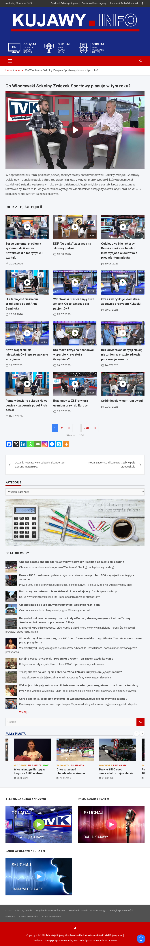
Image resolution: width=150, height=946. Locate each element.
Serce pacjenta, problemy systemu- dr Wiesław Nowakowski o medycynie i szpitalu (73, 698)
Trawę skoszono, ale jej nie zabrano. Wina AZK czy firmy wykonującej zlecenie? (70, 672)
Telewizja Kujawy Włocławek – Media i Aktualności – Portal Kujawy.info (84, 935)
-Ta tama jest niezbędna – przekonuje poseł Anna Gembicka (23, 303)
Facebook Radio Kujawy (94, 3)
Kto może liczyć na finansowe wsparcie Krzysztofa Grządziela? (73, 354)
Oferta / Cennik (23, 910)
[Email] (37, 444)
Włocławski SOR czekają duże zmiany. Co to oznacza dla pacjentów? (73, 303)
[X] (16, 444)
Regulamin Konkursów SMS (50, 910)
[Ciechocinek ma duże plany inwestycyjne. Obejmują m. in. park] (11, 609)
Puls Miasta (34, 765)
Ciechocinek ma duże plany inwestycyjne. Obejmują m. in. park (59, 604)
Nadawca (10, 916)
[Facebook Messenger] (52, 444)
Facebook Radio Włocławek (124, 3)
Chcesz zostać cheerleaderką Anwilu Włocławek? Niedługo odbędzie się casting (71, 562)
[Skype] (59, 444)
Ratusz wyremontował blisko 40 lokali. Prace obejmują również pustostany (68, 591)
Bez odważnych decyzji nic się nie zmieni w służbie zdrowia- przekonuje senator (121, 354)
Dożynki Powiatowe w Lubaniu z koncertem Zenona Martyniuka (40, 464)
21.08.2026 (65, 778)
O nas (8, 910)
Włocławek (20, 765)
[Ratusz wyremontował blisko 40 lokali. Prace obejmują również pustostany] (11, 596)
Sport (46, 765)
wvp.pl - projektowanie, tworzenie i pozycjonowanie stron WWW (82, 940)
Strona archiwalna (28, 916)
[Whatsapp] (30, 444)
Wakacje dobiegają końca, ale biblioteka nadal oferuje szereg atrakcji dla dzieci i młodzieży (78, 685)
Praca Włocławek (51, 916)
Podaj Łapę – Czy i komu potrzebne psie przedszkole (112, 464)
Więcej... (24, 712)
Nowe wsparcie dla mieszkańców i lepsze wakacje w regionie (26, 354)
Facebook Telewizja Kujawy (64, 3)
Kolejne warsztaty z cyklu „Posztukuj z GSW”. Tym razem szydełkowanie (66, 658)
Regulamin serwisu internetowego (87, 910)
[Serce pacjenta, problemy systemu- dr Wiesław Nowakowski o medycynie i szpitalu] (11, 703)
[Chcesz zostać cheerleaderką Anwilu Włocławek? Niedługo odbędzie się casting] (11, 567)
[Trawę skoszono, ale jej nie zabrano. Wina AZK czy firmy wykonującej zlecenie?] (11, 677)
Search (140, 722)
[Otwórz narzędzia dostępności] (141, 938)
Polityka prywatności (121, 910)
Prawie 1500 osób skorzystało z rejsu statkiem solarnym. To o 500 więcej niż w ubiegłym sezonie (117, 775)
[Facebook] (142, 3)
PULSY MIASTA (15, 734)
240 (86, 428)
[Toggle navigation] (10, 61)
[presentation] (136, 733)
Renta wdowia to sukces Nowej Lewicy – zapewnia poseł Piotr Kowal (26, 405)
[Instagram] (45, 444)
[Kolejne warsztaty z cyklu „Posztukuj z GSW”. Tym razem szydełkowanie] (11, 663)
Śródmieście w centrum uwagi (122, 400)
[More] (66, 444)
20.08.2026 (22, 778)
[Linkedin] (23, 444)
